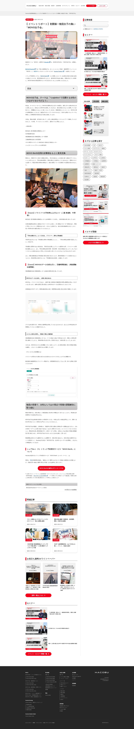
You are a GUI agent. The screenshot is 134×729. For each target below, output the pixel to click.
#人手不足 (94, 157)
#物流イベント (87, 170)
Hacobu (27, 13)
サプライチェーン (66, 5)
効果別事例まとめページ (50, 686)
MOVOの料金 (48, 695)
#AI (94, 145)
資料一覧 (61, 674)
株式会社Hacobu (29, 69)
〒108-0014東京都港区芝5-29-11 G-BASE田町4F (104, 679)
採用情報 (74, 685)
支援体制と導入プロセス (64, 705)
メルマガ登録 (91, 5)
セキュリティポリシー (28, 722)
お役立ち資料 (102, 5)
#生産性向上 (87, 176)
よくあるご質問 (63, 709)
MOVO (72, 5)
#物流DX (103, 167)
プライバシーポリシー (39, 722)
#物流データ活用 (98, 170)
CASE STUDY (29, 19)
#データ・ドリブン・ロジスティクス (92, 151)
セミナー (78, 5)
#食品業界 (86, 179)
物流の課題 (47, 5)
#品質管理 (103, 161)
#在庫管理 (86, 164)
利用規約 (34, 722)
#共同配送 (95, 161)
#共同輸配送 (87, 161)
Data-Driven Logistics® (76, 676)
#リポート (86, 157)
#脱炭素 (95, 176)
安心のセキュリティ (63, 707)
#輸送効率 (102, 176)
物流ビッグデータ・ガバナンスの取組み (49, 722)
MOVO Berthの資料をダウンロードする (51, 468)
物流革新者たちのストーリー (51, 687)
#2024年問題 (87, 145)
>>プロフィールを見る (71, 489)
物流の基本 (41, 5)
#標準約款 (95, 167)
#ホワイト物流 (98, 154)
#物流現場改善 (87, 173)
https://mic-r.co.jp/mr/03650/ (40, 475)
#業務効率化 (87, 167)
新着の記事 (105, 101)
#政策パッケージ (96, 164)
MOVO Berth (44, 76)
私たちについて (75, 674)
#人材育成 (102, 157)
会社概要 (74, 678)
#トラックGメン (88, 154)
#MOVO (100, 145)
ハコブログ (62, 688)
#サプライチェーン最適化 (99, 148)
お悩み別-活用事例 (49, 684)
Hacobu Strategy (58, 71)
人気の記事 (96, 101)
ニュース (74, 679)
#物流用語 (96, 173)
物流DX (53, 5)
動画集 (46, 689)
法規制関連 (58, 5)
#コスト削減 (87, 148)
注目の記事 (87, 101)
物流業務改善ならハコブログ (35, 13)
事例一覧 (47, 674)
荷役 (31, 460)
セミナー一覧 (62, 680)
